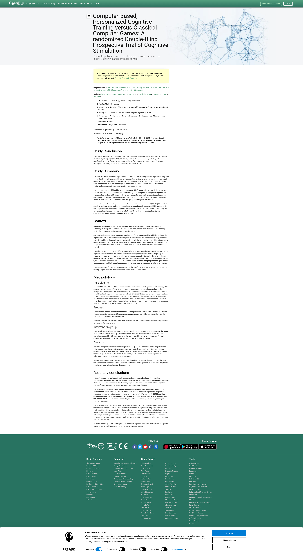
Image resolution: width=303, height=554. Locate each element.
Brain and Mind (92, 466)
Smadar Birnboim (159, 94)
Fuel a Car (169, 492)
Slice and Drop (170, 505)
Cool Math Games (196, 513)
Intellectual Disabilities (94, 484)
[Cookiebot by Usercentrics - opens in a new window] (69, 549)
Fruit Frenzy (145, 468)
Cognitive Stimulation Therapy (200, 497)
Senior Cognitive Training (123, 479)
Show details (177, 549)
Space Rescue (146, 497)
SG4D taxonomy (120, 487)
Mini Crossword (147, 466)
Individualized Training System (200, 492)
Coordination (91, 492)
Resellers (192, 481)
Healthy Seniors (120, 476)
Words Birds (170, 516)
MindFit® (192, 476)
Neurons (89, 471)
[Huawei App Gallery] (172, 446)
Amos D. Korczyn (118, 94)
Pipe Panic (145, 471)
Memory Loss (91, 481)
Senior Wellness (120, 474)
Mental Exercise (195, 508)
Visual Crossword (147, 492)
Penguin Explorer (171, 471)
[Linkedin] (155, 446)
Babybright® (194, 479)
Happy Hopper (170, 463)
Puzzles (168, 468)
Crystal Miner (146, 474)
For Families (193, 463)
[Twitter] (139, 446)
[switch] (122, 549)
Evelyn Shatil (130, 94)
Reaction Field (170, 513)
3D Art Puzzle (146, 518)
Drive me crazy (146, 489)
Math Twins (169, 495)
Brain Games (194, 505)
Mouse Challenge (171, 500)
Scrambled (145, 508)
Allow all (229, 533)
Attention (90, 500)
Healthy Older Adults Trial (123, 468)
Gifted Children (195, 518)
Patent (191, 474)
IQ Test (192, 523)
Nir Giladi (97, 97)
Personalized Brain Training (199, 502)
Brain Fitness (91, 476)
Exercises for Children (197, 484)
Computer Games (120, 466)
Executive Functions (94, 489)
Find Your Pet (146, 510)
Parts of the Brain (93, 468)
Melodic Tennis (146, 505)
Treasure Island (147, 484)
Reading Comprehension (198, 516)
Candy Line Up (170, 466)
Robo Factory (146, 479)
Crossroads (169, 481)
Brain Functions (92, 487)
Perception (90, 497)
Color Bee (169, 476)
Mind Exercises (195, 500)
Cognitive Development (198, 487)
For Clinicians (194, 466)
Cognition (90, 479)
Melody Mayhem (147, 513)
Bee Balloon (169, 479)
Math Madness (146, 500)
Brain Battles (194, 521)
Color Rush (145, 516)
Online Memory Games (197, 510)
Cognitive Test (33, 4)
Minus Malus (170, 497)
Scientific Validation (67, 4)
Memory (89, 495)
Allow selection (229, 540)
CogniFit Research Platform (126, 78)
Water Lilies (169, 510)
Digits (167, 474)
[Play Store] (190, 446)
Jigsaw (168, 489)
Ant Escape (145, 481)
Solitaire (144, 476)
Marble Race (146, 502)
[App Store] (208, 446)
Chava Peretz (105, 94)
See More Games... (172, 518)
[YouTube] (145, 446)
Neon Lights (145, 487)
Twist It (168, 508)
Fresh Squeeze (170, 487)
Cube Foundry (170, 484)
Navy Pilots (118, 471)
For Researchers (195, 468)
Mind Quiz (193, 495)
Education (193, 471)
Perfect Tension (171, 502)
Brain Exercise (194, 489)
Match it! (144, 495)
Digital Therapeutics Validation (125, 463)
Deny (229, 547)
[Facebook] (134, 446)
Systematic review (121, 484)
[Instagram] (150, 446)
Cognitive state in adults (123, 481)
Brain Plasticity (92, 474)
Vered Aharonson (144, 94)
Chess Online (146, 463)
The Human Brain (93, 463)
